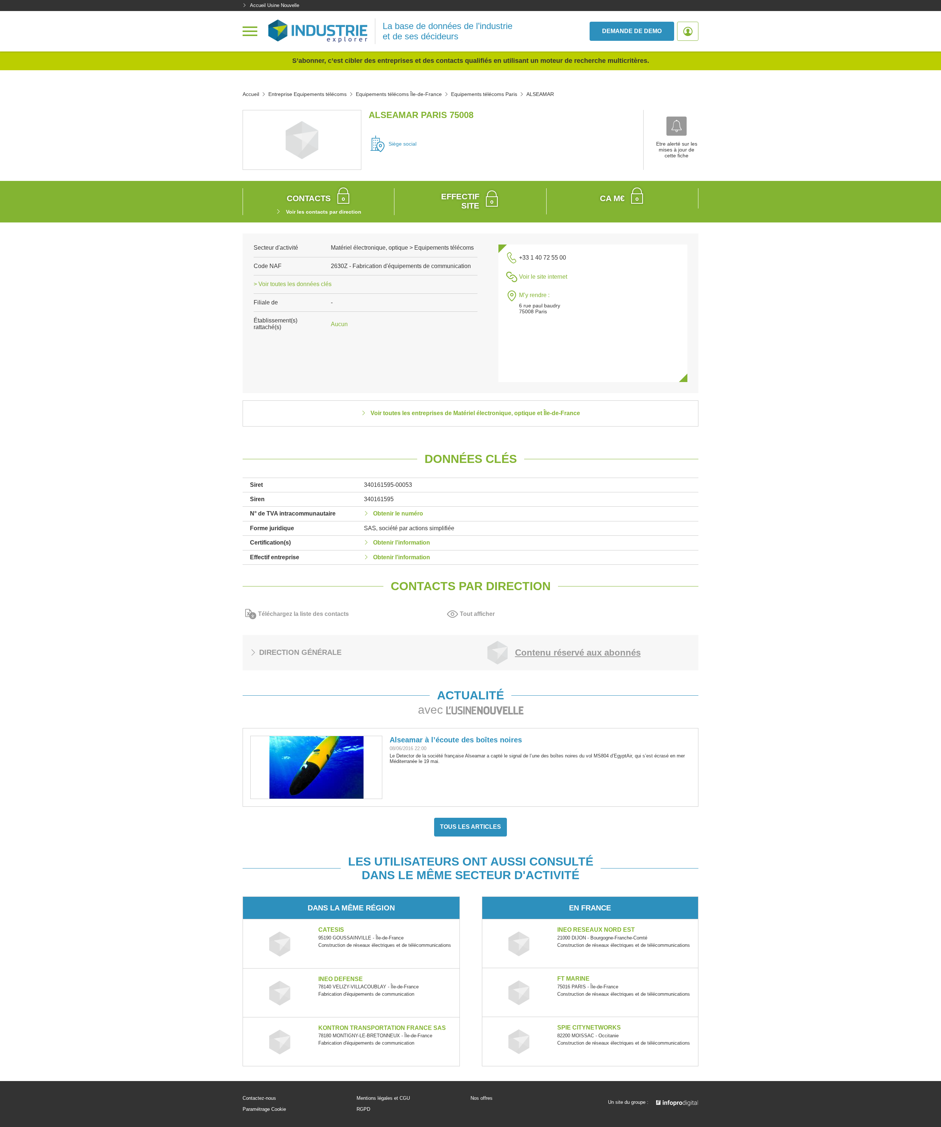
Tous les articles (470, 827)
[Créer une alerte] (676, 126)
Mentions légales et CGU (383, 1098)
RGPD (363, 1109)
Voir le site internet (543, 277)
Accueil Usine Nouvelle (274, 5)
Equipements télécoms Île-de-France (399, 94)
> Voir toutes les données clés (293, 284)
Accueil (251, 94)
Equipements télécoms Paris (484, 94)
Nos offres (481, 1098)
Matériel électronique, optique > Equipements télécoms (402, 248)
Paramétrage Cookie (264, 1109)
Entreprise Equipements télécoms (307, 94)
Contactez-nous (259, 1098)
